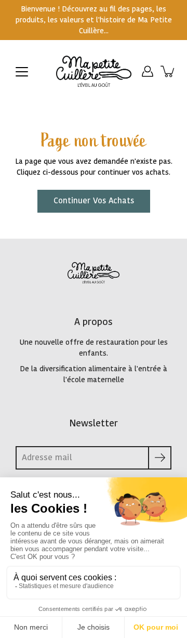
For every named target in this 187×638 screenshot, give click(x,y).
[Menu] (21, 72)
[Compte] (147, 71)
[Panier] (168, 71)
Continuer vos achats (94, 201)
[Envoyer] (159, 458)
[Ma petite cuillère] (93, 71)
